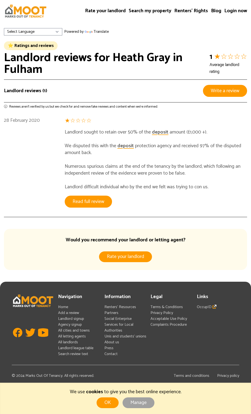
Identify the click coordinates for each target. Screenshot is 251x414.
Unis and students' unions (125, 336)
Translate (101, 31)
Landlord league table (75, 348)
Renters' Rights (191, 11)
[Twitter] (30, 340)
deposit (160, 132)
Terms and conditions (191, 375)
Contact (111, 354)
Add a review (68, 313)
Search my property (150, 11)
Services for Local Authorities (118, 327)
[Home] (25, 11)
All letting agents (72, 336)
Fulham (23, 69)
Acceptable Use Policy (169, 318)
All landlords (68, 342)
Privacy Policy (162, 313)
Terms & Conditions (167, 307)
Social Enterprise (118, 318)
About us (111, 342)
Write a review (225, 91)
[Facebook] (18, 340)
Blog (216, 11)
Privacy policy (228, 375)
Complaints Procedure (169, 324)
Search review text (73, 354)
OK (107, 403)
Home (63, 307)
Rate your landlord (105, 11)
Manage (138, 403)
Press (108, 348)
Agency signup (70, 324)
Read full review (88, 202)
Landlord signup (71, 318)
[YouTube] (43, 340)
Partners (111, 313)
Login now (235, 11)
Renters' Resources (120, 307)
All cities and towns (74, 330)
